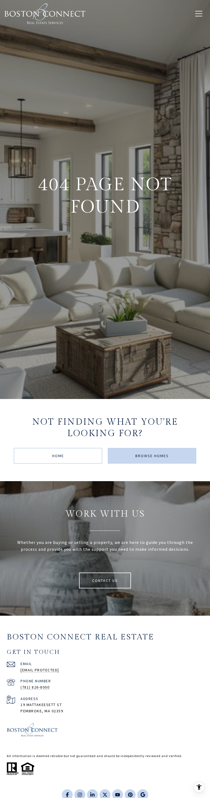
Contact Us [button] (105, 580)
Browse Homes (152, 455)
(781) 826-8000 (35, 687)
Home (58, 455)
